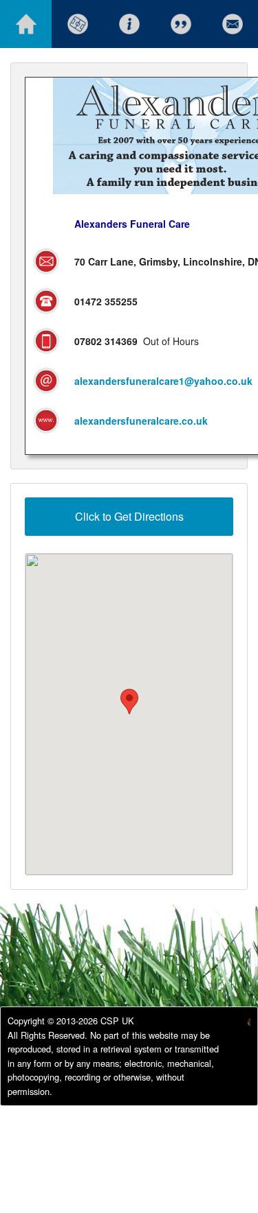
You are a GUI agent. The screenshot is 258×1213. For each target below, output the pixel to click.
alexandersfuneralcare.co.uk (141, 420)
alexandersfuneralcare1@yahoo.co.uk (163, 381)
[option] (237, 1024)
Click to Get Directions (129, 516)
